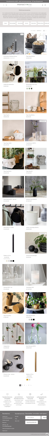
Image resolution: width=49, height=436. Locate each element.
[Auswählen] (22, 53)
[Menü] (3, 5)
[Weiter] (31, 385)
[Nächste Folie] (45, 23)
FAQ (16, 418)
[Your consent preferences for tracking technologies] (47, 434)
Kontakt (16, 416)
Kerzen (26, 23)
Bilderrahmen (41, 23)
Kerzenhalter (20, 23)
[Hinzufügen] (45, 224)
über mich (17, 421)
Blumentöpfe (12, 23)
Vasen (5, 23)
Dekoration (33, 23)
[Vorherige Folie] (4, 43)
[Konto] (42, 5)
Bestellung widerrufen (31, 422)
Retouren (4, 422)
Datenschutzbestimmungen (8, 428)
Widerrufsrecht (5, 420)
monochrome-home (36, 434)
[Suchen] (6, 5)
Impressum (4, 430)
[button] (39, 30)
